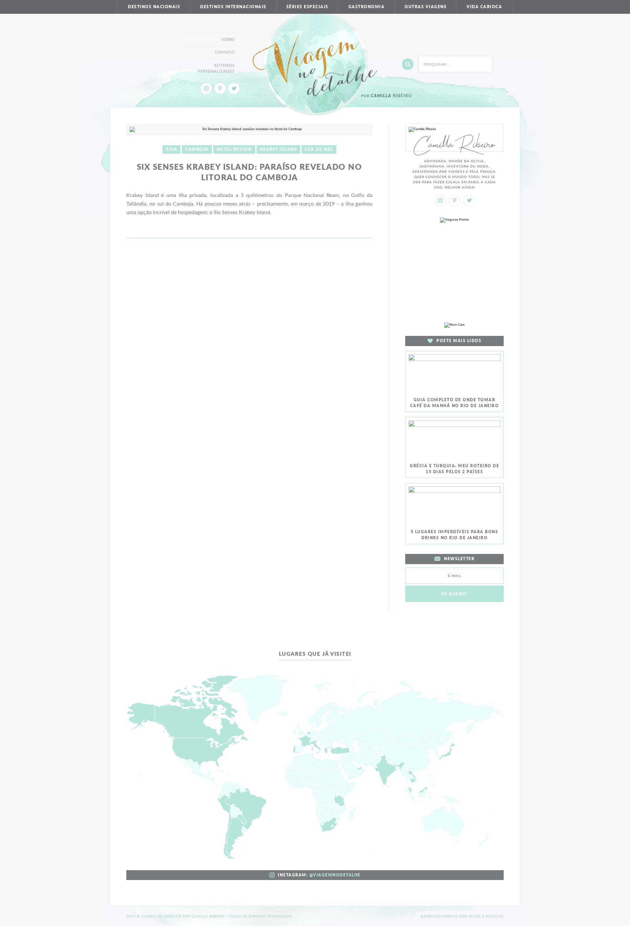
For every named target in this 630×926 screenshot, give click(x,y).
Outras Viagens (426, 6)
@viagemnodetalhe (335, 874)
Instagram (206, 88)
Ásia (171, 149)
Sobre (228, 39)
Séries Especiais (307, 6)
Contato (225, 52)
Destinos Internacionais (233, 6)
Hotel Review (234, 149)
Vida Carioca (484, 6)
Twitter (234, 88)
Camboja (197, 149)
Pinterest (220, 88)
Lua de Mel (319, 149)
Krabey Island (278, 149)
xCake (474, 916)
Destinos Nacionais (154, 6)
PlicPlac (495, 916)
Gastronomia (366, 6)
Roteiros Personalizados (216, 68)
